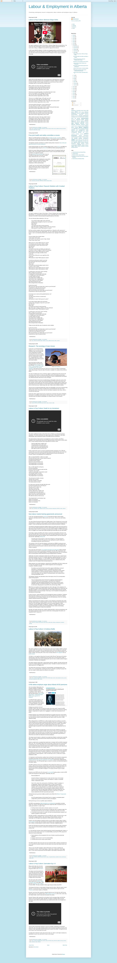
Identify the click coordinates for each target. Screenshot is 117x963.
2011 (74, 96)
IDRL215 (47, 128)
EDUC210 (33, 622)
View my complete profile (76, 20)
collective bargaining (37, 677)
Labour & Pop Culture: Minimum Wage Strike (43, 20)
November (76, 47)
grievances (73, 119)
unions (36, 941)
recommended (50, 772)
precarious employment (52, 508)
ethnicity (80, 116)
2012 (74, 94)
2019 (74, 43)
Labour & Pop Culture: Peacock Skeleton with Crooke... (79, 59)
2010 (74, 97)
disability (82, 113)
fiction (47, 940)
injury (47, 402)
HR (75, 120)
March (75, 81)
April (74, 80)
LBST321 (79, 128)
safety (48, 180)
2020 (74, 41)
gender (78, 118)
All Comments (75, 105)
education (33, 180)
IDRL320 (78, 124)
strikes (55, 340)
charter (84, 110)
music (55, 128)
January (75, 84)
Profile (73, 28)
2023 (74, 36)
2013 (74, 93)
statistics (75, 142)
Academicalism (75, 153)
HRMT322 (86, 120)
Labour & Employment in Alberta (58, 6)
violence (58, 340)
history (52, 940)
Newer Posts (31, 945)
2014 (74, 91)
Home (48, 945)
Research (74, 26)
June (75, 76)
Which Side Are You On (50, 893)
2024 (74, 35)
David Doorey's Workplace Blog (78, 158)
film (46, 677)
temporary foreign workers (77, 143)
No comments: (44, 127)
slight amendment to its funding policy (47, 803)
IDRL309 (86, 123)
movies (84, 131)
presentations (79, 136)
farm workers (43, 677)
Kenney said (42, 536)
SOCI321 (58, 508)
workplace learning (84, 146)
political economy (59, 128)
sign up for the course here (37, 154)
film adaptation (59, 652)
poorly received (32, 653)
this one (59, 146)
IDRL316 (38, 340)
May (74, 78)
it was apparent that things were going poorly (50, 549)
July (74, 75)
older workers (45, 622)
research (50, 402)
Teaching (74, 25)
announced (45, 516)
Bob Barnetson (76, 19)
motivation (80, 131)
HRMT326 (43, 128)
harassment (78, 119)
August (75, 52)
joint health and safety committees (54, 137)
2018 (74, 44)
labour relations (43, 340)
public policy (36, 129)
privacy (83, 136)
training (50, 180)
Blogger (63, 954)
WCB (76, 146)
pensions (77, 133)
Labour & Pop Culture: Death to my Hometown (44, 408)
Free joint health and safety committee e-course (44, 135)
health (33, 402)
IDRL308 (45, 180)
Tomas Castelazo (57, 366)
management (82, 129)
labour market (51, 128)
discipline (86, 113)
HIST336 (48, 677)
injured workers (43, 402)
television (33, 941)
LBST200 (75, 128)
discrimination (74, 114)
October (75, 49)
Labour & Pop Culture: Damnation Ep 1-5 (42, 863)
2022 (74, 38)
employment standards (38, 128)
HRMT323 (41, 180)
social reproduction (79, 140)
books (82, 110)
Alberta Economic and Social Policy (78, 152)
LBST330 (35, 508)
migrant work (74, 131)
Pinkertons (31, 889)
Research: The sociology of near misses (42, 346)
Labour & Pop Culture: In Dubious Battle (42, 629)
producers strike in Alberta (38, 883)
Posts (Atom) (36, 947)
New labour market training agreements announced (45, 514)
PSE (72, 138)
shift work (86, 139)
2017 (74, 86)
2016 (74, 88)
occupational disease (52, 856)
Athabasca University (76, 110)
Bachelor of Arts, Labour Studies (78, 154)
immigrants (83, 124)
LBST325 (83, 128)
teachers (82, 142)
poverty (47, 508)
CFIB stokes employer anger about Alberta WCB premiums (48, 684)
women (79, 146)
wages (39, 129)
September (76, 50)
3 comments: (44, 855)
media (57, 677)
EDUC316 (86, 114)
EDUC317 (73, 115)
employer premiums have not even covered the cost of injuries (41, 759)
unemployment (58, 622)
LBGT (72, 128)
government (37, 180)
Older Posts (65, 945)
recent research (32, 821)
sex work (82, 139)
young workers (74, 147)
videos (61, 508)
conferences (78, 113)
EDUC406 (76, 115)
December (76, 46)
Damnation (41, 868)
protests (64, 940)
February (75, 83)
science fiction (78, 139)
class (33, 128)
